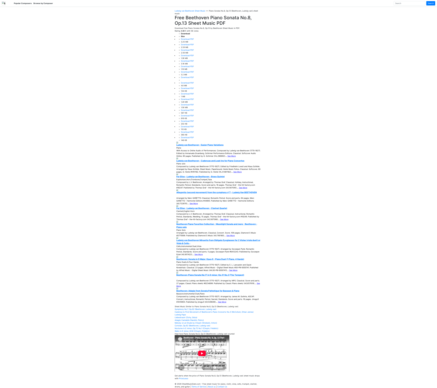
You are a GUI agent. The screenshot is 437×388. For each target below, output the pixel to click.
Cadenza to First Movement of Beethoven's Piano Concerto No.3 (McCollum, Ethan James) (214, 312)
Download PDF (187, 39)
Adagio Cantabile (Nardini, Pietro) (189, 320)
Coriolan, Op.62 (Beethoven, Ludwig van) (192, 325)
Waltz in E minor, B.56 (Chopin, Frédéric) (192, 331)
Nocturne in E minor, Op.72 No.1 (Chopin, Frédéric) (196, 328)
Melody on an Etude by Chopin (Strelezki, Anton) (196, 323)
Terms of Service (199, 386)
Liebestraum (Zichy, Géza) (186, 317)
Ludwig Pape (180, 315)
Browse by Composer (43, 3)
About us (212, 386)
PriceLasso (183, 378)
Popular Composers (23, 3)
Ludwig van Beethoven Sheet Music (190, 11)
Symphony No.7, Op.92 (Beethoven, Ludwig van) (195, 309)
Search (431, 3)
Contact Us (222, 386)
